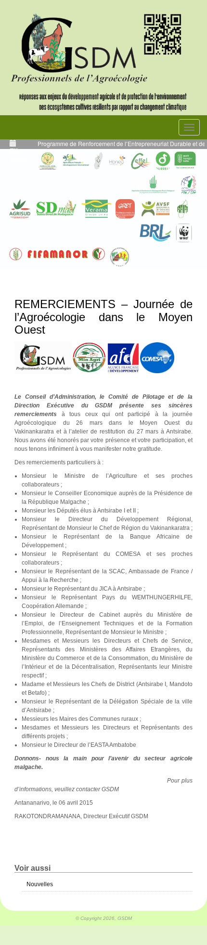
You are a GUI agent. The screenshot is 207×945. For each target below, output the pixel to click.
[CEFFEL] (141, 161)
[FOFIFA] (182, 209)
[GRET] (125, 209)
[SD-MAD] (55, 209)
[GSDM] (103, 44)
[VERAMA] (96, 209)
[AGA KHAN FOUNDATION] (153, 185)
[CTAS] (47, 161)
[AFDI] (75, 161)
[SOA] (98, 161)
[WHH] (184, 161)
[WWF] (184, 233)
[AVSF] (156, 209)
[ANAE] (119, 257)
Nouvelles (39, 884)
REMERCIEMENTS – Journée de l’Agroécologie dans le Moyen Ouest (103, 316)
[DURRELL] (163, 161)
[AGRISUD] (19, 209)
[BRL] (155, 233)
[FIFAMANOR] (57, 254)
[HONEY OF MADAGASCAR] (117, 161)
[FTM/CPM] (188, 185)
